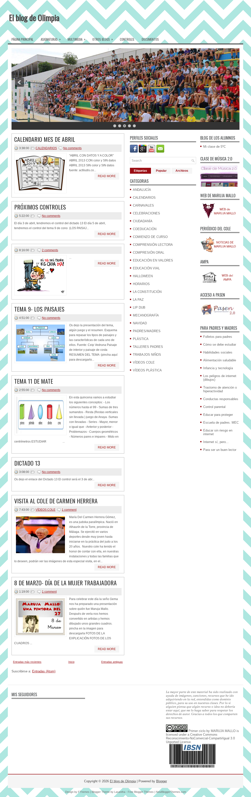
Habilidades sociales (217, 352)
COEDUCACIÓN (144, 229)
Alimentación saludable (219, 360)
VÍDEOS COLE (45, 509)
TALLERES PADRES (148, 347)
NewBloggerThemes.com (171, 791)
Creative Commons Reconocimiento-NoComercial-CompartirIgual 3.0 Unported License (200, 738)
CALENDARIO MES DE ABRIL (44, 139)
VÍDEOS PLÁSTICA (147, 370)
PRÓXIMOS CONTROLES (40, 207)
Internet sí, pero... (216, 442)
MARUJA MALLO (223, 731)
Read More (107, 176)
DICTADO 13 (27, 463)
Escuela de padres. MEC (221, 422)
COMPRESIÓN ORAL (148, 252)
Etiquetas (140, 170)
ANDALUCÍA (142, 190)
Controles (127, 39)
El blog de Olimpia (34, 17)
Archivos (182, 170)
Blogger (161, 781)
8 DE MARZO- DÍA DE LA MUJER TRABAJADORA (65, 583)
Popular (161, 170)
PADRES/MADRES (147, 331)
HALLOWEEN (143, 276)
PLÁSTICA (141, 339)
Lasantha (119, 791)
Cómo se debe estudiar (219, 344)
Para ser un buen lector (219, 450)
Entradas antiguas (112, 661)
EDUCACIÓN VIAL (146, 268)
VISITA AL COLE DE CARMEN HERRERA (56, 501)
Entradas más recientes (27, 661)
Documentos (150, 39)
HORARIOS (141, 284)
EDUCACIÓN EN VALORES (153, 260)
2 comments (50, 250)
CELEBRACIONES (146, 213)
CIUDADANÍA (142, 221)
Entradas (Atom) (43, 671)
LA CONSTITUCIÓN (147, 292)
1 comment (69, 509)
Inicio (71, 661)
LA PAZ (138, 299)
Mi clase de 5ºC (214, 146)
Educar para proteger (218, 415)
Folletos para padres (217, 337)
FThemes (83, 791)
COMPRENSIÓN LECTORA (153, 245)
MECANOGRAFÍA (146, 315)
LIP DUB (139, 307)
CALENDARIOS (46, 148)
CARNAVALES (143, 205)
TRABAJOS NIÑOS (147, 354)
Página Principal (22, 39)
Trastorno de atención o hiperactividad (220, 389)
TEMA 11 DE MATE (33, 381)
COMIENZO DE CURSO (150, 237)
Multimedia (77, 39)
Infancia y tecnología (218, 368)
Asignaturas (51, 39)
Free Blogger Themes (141, 791)
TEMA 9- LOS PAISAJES (39, 309)
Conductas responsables (220, 399)
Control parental (214, 407)
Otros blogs (102, 39)
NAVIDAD (140, 323)
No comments (72, 148)
